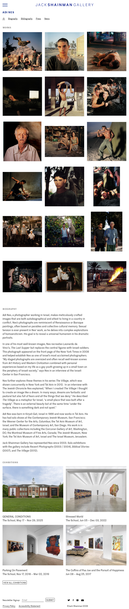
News (47, 18)
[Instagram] (77, 599)
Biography (12, 18)
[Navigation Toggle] (5, 5)
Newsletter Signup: (11, 599)
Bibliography (26, 18)
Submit (50, 599)
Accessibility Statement (29, 605)
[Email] (82, 599)
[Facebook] (73, 599)
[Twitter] (68, 599)
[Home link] (64, 6)
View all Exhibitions (14, 582)
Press (38, 18)
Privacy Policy (9, 605)
